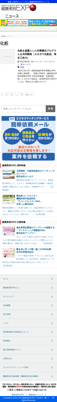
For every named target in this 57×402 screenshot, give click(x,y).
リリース (38, 61)
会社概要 (6, 305)
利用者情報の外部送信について (16, 332)
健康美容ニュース (36, 395)
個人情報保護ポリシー (12, 350)
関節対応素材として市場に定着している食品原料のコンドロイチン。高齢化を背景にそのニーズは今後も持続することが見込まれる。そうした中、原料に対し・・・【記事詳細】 (27, 211)
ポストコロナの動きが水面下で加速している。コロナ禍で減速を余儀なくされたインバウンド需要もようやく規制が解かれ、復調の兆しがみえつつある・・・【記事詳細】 (28, 240)
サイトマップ (8, 296)
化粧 (22, 67)
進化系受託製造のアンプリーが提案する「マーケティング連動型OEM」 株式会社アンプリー (35, 230)
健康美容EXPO (18, 395)
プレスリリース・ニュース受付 (16, 367)
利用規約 (6, 341)
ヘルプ (6, 323)
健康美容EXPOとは (11, 288)
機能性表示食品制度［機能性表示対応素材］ (21, 376)
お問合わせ (7, 358)
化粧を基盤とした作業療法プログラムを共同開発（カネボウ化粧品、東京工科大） (36, 54)
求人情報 (6, 314)
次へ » (29, 94)
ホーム (6, 279)
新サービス (26, 64)
